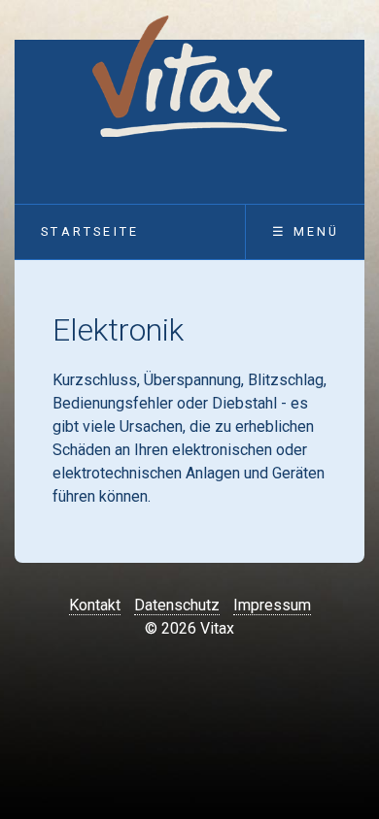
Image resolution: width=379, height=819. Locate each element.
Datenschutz (177, 605)
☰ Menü (305, 231)
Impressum (272, 605)
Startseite (90, 231)
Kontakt (95, 605)
